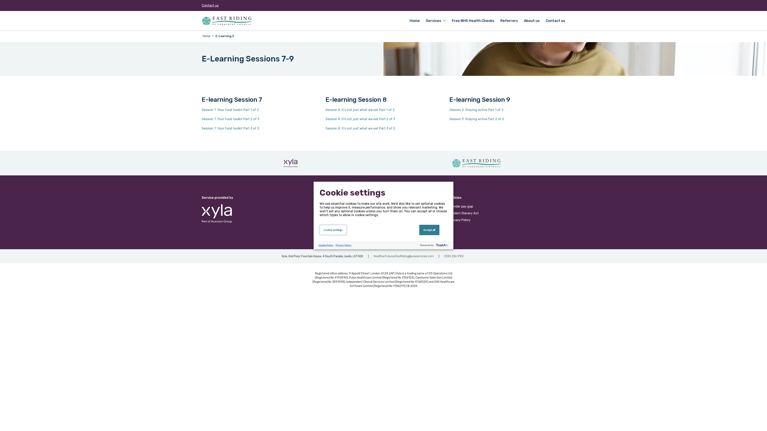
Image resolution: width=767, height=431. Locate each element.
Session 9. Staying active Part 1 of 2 (476, 110)
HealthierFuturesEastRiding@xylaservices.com (404, 256)
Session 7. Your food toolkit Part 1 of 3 (230, 110)
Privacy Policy (344, 245)
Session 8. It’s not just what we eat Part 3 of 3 (360, 128)
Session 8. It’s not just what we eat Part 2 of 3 (360, 119)
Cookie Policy (326, 245)
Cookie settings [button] (333, 230)
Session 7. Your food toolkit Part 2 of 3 (230, 119)
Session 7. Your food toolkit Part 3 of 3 (230, 128)
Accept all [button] (429, 230)
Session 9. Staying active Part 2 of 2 (476, 119)
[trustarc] (441, 245)
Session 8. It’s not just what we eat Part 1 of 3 (360, 110)
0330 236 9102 (454, 256)
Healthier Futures (227, 21)
